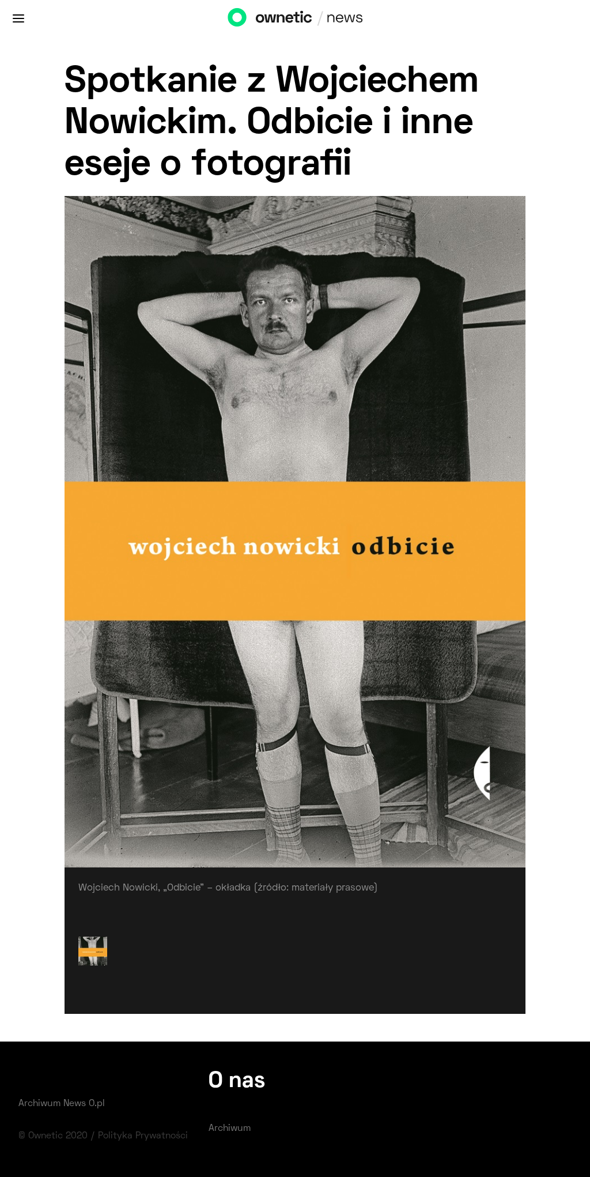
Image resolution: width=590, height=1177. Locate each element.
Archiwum (230, 1129)
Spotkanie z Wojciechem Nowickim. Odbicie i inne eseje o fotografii (272, 124)
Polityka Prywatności (143, 1136)
